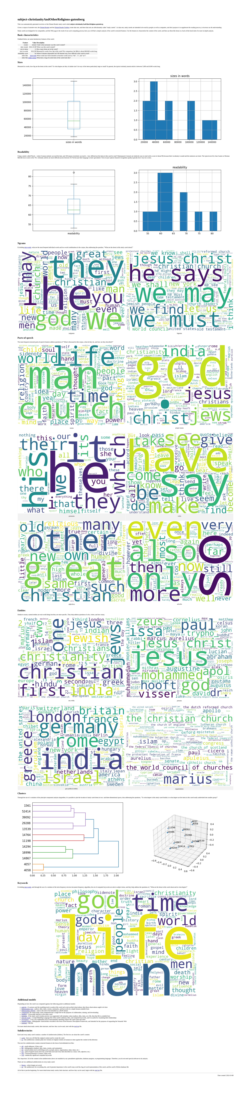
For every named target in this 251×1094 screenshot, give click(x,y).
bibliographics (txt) (27, 1009)
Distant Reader (44, 27)
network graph (25, 1018)
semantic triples (26, 1021)
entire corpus (32, 58)
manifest (24, 1014)
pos (22, 1052)
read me (76, 1026)
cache (23, 1038)
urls (22, 1053)
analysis (23, 1007)
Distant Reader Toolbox (62, 27)
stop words (27, 247)
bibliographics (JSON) (28, 1011)
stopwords (33, 55)
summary (24, 1023)
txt (22, 1040)
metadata (24, 1016)
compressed (25, 1012)
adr (22, 1046)
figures (23, 1065)
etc (22, 1067)
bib (22, 1048)
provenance (25, 1019)
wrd (22, 1055)
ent (22, 1050)
